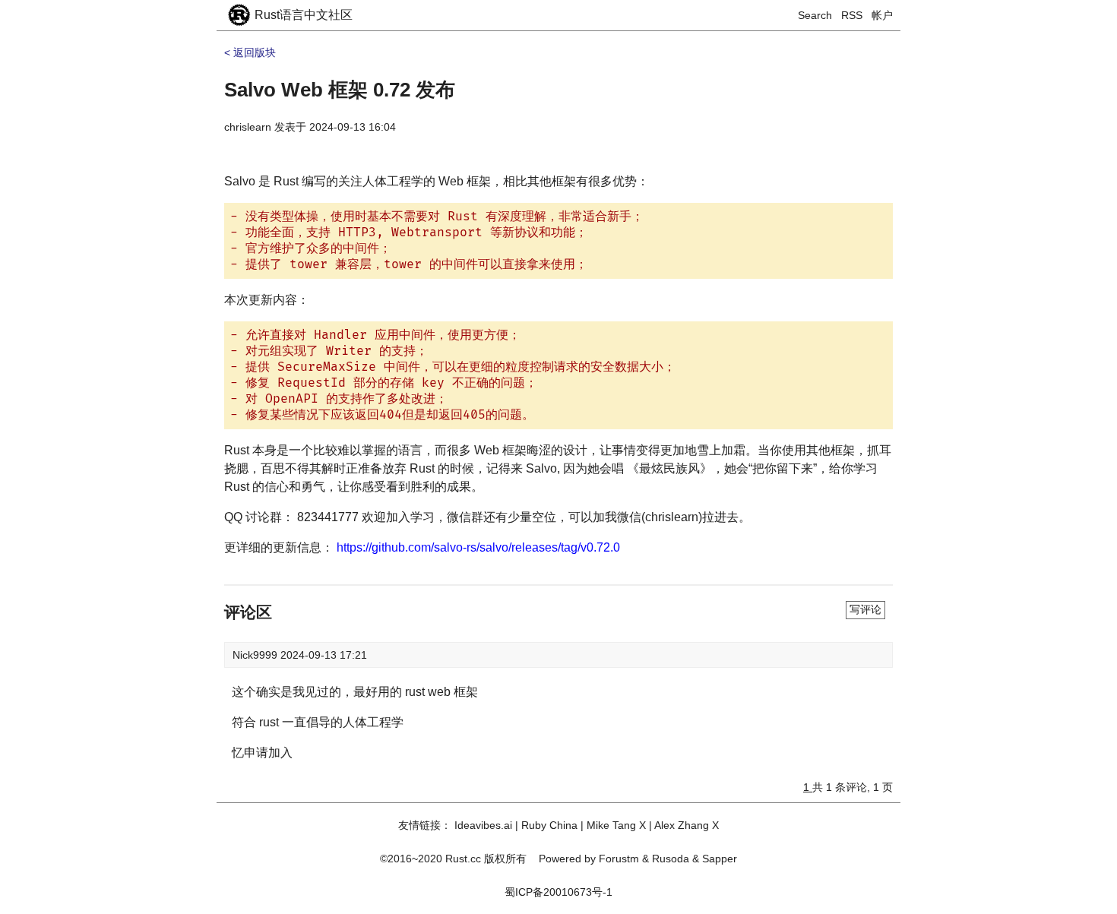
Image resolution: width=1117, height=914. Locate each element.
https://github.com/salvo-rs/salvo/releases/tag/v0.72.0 (478, 547)
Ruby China (549, 825)
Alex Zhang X (686, 825)
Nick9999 (256, 655)
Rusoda (670, 858)
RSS (851, 15)
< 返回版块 (250, 52)
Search (815, 15)
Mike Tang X (616, 825)
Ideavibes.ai (483, 825)
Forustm (619, 858)
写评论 (865, 609)
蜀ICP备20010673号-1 (558, 892)
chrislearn (247, 127)
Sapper (719, 858)
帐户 (882, 15)
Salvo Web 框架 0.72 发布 (339, 89)
